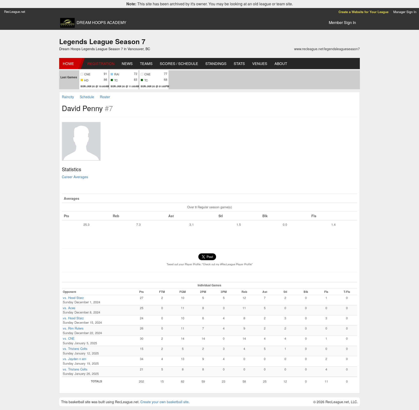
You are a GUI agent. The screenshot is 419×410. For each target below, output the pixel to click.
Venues (259, 63)
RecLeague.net (14, 11)
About (280, 63)
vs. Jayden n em (74, 358)
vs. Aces (69, 307)
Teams (146, 63)
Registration (100, 63)
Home (68, 63)
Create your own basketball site (164, 401)
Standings (215, 63)
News (127, 63)
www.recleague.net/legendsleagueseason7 (327, 48)
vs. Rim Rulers (73, 328)
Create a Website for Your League (363, 11)
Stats (239, 63)
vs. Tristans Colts (75, 348)
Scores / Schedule (179, 63)
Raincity (68, 96)
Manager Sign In (404, 11)
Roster (105, 96)
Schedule (87, 96)
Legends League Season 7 (102, 41)
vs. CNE (69, 338)
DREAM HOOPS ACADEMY (101, 22)
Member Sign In (342, 22)
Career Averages (75, 176)
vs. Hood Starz (73, 297)
